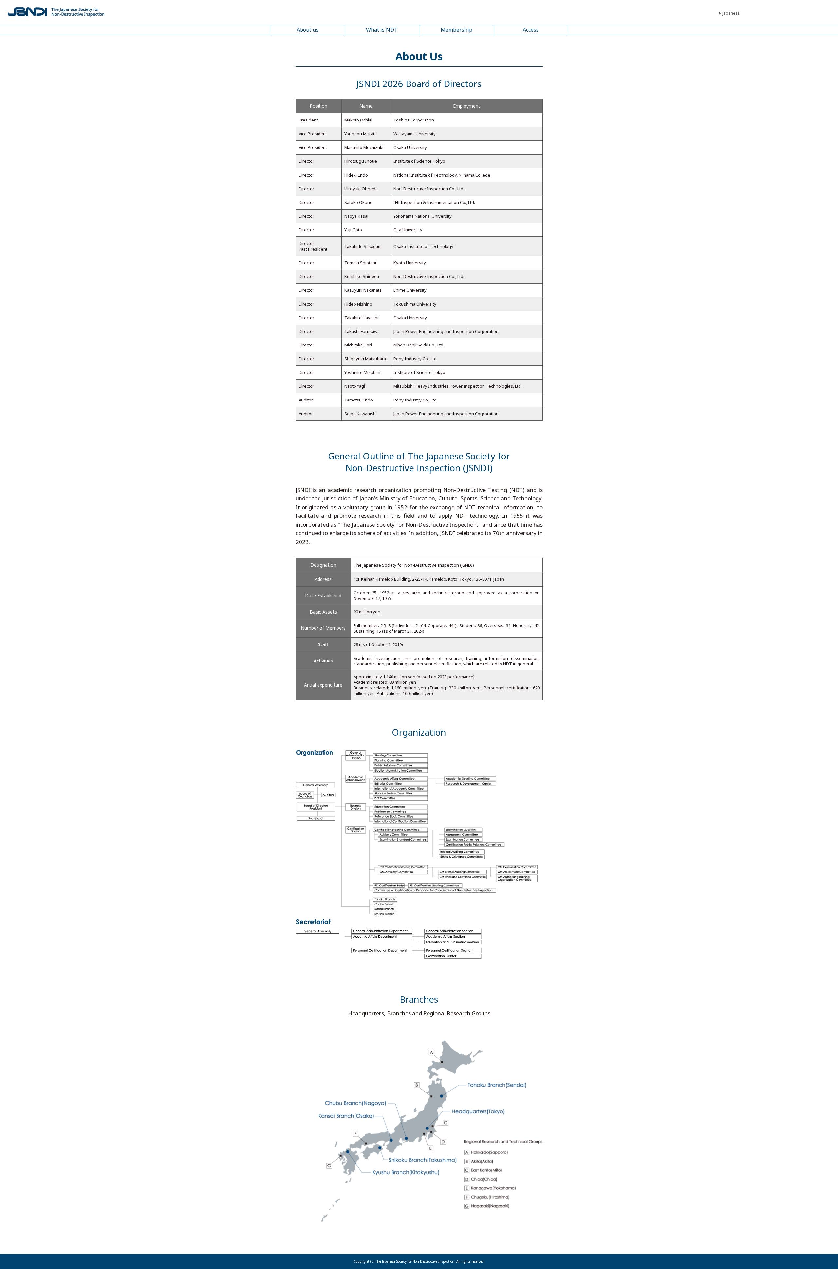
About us (308, 29)
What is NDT (382, 29)
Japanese (731, 13)
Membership (456, 29)
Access (531, 29)
